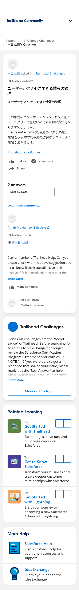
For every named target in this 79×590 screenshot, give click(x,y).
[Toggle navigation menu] (70, 20)
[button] (39, 391)
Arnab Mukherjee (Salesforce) (28, 227)
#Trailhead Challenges (39, 41)
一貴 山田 (14, 73)
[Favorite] (59, 423)
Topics (10, 41)
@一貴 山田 (20, 242)
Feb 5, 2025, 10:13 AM (20, 81)
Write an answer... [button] (33, 305)
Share (16, 169)
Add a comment (29, 299)
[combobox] (31, 191)
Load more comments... (25, 205)
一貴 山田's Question (22, 44)
